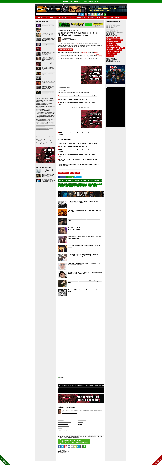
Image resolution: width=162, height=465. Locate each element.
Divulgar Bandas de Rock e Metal (113, 61)
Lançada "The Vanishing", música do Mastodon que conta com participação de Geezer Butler (45, 113)
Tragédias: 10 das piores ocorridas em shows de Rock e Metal (84, 290)
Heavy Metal (110, 41)
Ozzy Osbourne (110, 49)
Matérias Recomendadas (43, 167)
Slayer (76, 30)
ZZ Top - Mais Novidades (65, 49)
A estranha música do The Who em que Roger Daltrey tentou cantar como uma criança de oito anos (45, 116)
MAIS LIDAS (80, 422)
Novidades (60, 30)
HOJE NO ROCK (91, 17)
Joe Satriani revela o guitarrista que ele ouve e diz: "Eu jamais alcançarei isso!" (84, 264)
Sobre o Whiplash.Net (110, 58)
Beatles (118, 37)
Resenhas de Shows (110, 34)
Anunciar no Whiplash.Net (111, 59)
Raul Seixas (110, 51)
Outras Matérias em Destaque (45, 98)
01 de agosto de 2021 (71, 39)
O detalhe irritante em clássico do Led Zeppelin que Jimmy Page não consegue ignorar (48, 39)
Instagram (62, 186)
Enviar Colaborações (110, 60)
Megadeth (117, 45)
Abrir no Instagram (62, 90)
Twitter (68, 186)
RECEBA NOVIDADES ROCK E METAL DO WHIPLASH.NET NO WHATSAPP (81, 1)
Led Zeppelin (110, 45)
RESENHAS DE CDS (67, 17)
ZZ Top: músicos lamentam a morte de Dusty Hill (73, 99)
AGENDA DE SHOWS (55, 17)
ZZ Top (72, 30)
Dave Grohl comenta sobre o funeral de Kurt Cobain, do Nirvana (84, 246)
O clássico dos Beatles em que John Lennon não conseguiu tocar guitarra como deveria (45, 123)
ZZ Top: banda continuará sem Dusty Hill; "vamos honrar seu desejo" (77, 133)
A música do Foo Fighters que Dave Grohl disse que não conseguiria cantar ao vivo (48, 48)
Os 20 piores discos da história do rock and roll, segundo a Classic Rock (48, 68)
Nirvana (122, 47)
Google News (83, 186)
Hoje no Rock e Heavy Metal (112, 30)
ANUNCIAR (48, 5)
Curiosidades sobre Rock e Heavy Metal (114, 32)
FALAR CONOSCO (101, 5)
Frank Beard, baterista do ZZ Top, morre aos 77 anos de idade (84, 219)
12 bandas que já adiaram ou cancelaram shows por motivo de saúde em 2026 (83, 202)
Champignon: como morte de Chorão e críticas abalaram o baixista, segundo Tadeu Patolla (85, 272)
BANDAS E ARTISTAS (114, 17)
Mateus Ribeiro (67, 38)
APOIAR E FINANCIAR (84, 5)
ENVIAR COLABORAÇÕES (58, 5)
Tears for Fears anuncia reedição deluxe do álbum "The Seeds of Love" (48, 34)
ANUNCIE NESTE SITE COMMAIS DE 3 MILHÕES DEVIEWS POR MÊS (157, 460)
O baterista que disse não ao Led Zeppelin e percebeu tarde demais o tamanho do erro (45, 137)
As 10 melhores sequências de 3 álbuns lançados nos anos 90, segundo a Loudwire (48, 87)
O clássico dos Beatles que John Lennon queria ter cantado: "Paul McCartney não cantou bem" (83, 255)
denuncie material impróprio (90, 436)
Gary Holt (84, 52)
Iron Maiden (117, 41)
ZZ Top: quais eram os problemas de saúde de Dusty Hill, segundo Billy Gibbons (78, 160)
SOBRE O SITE (39, 5)
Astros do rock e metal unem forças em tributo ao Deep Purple (48, 25)
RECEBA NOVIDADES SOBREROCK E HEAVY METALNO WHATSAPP (4, 460)
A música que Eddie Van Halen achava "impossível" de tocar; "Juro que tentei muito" (48, 175)
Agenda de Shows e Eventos (112, 31)
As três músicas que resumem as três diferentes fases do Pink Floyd (48, 73)
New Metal (116, 47)
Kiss (116, 43)
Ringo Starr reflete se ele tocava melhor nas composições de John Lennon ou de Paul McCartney (48, 29)
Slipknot (114, 53)
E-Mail (90, 186)
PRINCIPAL (80, 418)
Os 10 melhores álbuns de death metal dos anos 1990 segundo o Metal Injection (48, 82)
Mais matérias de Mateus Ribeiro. (69, 413)
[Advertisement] (68, 119)
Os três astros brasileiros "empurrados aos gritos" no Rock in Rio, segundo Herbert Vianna (48, 180)
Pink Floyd (118, 49)
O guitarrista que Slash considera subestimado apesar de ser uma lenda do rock (84, 237)
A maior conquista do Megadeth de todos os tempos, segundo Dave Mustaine (48, 92)
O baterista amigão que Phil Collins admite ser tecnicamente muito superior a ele (45, 120)
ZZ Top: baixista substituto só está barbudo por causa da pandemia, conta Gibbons (79, 165)
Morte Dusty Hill (66, 30)
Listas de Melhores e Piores (112, 35)
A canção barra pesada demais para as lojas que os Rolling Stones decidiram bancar (48, 63)
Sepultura (116, 51)
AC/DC (108, 37)
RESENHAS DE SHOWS (79, 17)
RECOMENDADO (82, 420)
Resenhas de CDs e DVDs (111, 33)
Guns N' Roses (119, 39)
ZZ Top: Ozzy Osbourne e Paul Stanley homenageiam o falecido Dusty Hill (77, 103)
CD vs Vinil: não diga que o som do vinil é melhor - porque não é (85, 281)
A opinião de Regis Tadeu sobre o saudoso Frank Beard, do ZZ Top (84, 210)
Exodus (96, 52)
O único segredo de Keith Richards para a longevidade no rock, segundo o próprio (44, 134)
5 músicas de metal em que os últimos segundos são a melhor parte (44, 104)
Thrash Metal (110, 55)
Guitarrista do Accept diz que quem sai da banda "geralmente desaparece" (44, 129)
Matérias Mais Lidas (42, 21)
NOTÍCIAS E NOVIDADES (42, 17)
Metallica (109, 47)
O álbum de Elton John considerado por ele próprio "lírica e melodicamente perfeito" (45, 140)
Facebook (98, 183)
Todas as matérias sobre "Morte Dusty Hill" (71, 169)
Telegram (91, 183)
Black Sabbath (110, 39)
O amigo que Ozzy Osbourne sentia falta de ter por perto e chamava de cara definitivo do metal (48, 59)
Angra (112, 37)
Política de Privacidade (73, 437)
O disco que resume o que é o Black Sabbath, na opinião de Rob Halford (48, 77)
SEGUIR (93, 5)
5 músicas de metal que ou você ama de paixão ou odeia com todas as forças (48, 53)
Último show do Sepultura (111, 24)
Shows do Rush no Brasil (111, 27)
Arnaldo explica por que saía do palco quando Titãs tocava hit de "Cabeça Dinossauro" (48, 170)
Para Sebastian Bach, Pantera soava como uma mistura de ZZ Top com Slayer (84, 228)
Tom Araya (99, 55)
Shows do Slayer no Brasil (111, 26)
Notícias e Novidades (110, 29)
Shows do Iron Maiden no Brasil (113, 25)
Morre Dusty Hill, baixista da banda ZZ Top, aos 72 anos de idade (78, 96)
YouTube (75, 186)
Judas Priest (110, 43)
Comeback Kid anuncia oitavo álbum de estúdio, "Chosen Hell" (44, 143)
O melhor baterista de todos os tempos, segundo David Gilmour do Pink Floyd (48, 44)
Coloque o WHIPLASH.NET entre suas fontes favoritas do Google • (79, 180)
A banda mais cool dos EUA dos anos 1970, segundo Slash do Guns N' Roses (45, 110)
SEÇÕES (102, 17)
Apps (94, 186)
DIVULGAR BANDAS (72, 5)
